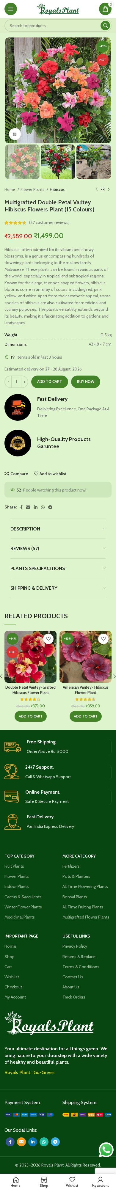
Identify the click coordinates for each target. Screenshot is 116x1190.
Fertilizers (71, 866)
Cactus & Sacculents (23, 896)
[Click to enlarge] (15, 134)
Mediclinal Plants (19, 917)
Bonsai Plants (74, 896)
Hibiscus (57, 189)
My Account (15, 997)
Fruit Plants (14, 866)
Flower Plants (33, 189)
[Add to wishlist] (48, 639)
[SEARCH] (105, 25)
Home (10, 189)
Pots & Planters (76, 876)
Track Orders (73, 997)
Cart (8, 966)
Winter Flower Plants (23, 907)
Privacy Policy (74, 946)
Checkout (13, 987)
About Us (70, 987)
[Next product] (109, 190)
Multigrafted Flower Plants (85, 917)
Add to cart (49, 381)
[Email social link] (28, 507)
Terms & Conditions (80, 966)
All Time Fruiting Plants (82, 907)
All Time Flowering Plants (85, 886)
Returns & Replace (78, 956)
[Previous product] (97, 190)
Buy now (85, 381)
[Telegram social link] (50, 507)
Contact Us (72, 976)
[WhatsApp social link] (42, 507)
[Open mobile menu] (10, 9)
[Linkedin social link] (35, 507)
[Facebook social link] (21, 507)
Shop (9, 956)
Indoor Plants (16, 886)
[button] (31, 716)
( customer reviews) (49, 222)
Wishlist (11, 976)
